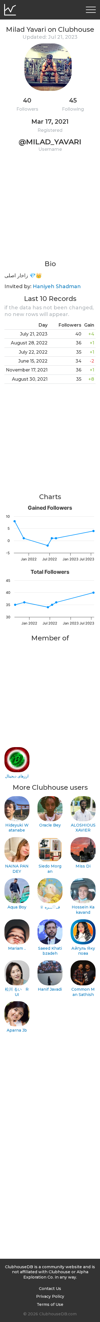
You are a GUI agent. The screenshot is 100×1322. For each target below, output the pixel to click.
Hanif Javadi (50, 989)
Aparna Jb (17, 1030)
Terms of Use (50, 1304)
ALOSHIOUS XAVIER (83, 828)
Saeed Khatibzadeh (50, 951)
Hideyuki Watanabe (17, 828)
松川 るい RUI (17, 992)
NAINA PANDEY (17, 869)
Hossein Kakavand (83, 910)
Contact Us (50, 1288)
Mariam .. (17, 948)
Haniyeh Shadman (57, 286)
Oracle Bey (50, 825)
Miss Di (83, 866)
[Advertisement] (50, 209)
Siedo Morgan (50, 869)
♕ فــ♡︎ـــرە (50, 907)
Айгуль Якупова (83, 951)
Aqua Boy (17, 907)
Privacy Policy (50, 1296)
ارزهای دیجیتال (17, 776)
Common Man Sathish (83, 992)
